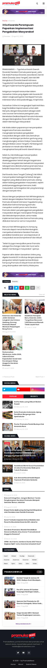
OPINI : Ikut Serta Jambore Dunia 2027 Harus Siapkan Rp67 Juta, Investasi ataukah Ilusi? (22, 543)
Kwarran (26, 560)
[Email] (32, 288)
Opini (13, 564)
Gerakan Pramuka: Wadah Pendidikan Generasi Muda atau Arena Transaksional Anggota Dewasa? (22, 532)
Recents (34, 396)
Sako (27, 564)
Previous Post (9, 377)
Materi (34, 560)
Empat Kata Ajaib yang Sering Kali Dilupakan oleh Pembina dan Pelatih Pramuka (23, 511)
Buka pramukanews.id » (23, 624)
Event (6, 556)
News (6, 564)
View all (42, 294)
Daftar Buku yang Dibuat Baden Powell (27, 403)
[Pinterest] (21, 288)
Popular (13, 396)
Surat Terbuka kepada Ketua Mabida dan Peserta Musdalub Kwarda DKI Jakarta (22, 521)
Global (13, 556)
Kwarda (12, 21)
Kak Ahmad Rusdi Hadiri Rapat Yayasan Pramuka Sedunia (27, 479)
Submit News (31, 664)
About (20, 664)
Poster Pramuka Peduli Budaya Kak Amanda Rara (29, 425)
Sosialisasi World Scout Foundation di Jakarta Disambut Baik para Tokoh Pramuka (29, 468)
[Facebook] (10, 288)
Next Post (39, 377)
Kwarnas (16, 560)
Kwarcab (31, 556)
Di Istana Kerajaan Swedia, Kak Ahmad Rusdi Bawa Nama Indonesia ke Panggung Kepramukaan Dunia (23, 453)
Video (35, 564)
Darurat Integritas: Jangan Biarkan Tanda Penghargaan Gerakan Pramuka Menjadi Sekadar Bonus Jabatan (22, 500)
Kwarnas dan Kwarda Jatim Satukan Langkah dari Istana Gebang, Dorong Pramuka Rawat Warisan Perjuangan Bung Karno (11, 322)
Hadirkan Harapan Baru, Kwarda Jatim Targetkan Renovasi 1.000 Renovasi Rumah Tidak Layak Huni (34, 320)
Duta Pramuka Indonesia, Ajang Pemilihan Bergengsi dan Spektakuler (27, 414)
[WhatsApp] (27, 288)
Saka (20, 564)
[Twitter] (16, 288)
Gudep (22, 556)
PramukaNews (28, 660)
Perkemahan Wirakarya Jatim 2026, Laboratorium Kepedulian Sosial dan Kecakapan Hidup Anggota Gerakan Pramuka (11, 358)
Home (4, 21)
